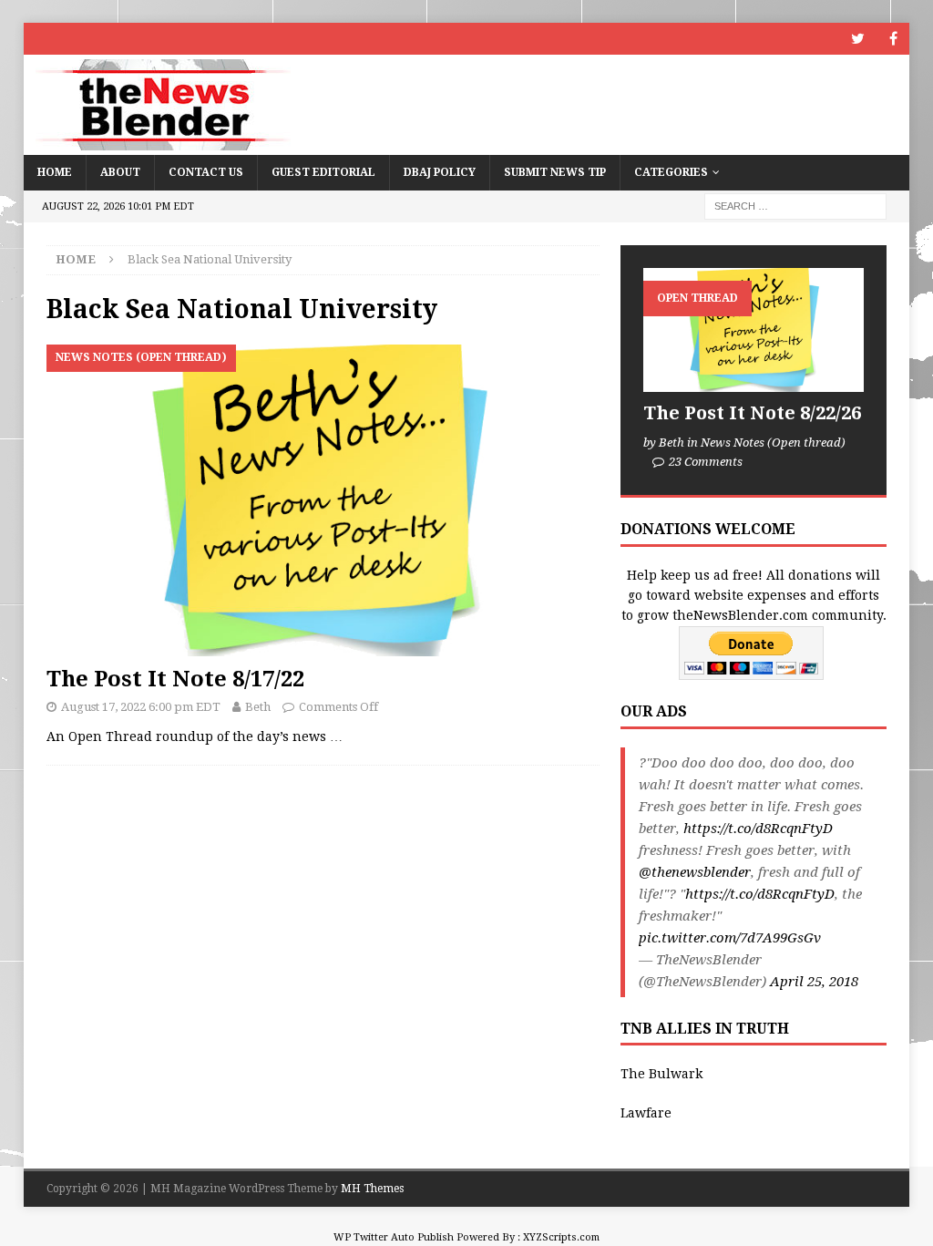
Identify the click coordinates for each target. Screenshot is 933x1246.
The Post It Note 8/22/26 (752, 413)
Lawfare (646, 1113)
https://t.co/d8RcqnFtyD (758, 828)
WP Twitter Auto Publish (393, 1237)
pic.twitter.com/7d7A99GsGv (730, 938)
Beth (258, 707)
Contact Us (206, 172)
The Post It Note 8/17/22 (175, 679)
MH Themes (372, 1188)
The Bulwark (661, 1073)
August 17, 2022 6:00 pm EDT (140, 707)
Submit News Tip (555, 172)
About (120, 172)
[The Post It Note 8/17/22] (323, 500)
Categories (671, 172)
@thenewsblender (695, 872)
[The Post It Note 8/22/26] (753, 330)
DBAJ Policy (440, 172)
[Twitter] (858, 39)
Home (54, 172)
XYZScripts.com (561, 1237)
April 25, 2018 (814, 981)
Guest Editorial (323, 172)
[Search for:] (795, 205)
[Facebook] (893, 39)
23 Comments (706, 462)
